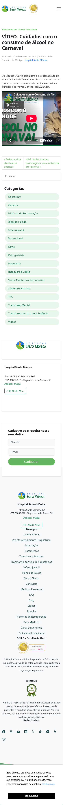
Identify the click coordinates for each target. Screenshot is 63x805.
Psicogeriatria (16, 255)
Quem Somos (31, 534)
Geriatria (13, 205)
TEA (10, 297)
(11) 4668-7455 (15, 391)
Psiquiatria (14, 263)
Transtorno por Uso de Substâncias (31, 562)
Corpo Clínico (31, 578)
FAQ (31, 594)
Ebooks (31, 611)
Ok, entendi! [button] (31, 795)
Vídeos (12, 321)
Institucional (15, 238)
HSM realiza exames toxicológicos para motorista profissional (42, 163)
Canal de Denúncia (31, 627)
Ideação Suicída (17, 221)
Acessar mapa (12, 383)
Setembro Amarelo (19, 288)
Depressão (14, 196)
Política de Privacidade (31, 633)
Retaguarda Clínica (19, 271)
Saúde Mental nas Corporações (26, 280)
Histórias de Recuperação (23, 213)
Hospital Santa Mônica (35, 60)
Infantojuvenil (16, 230)
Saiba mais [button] (48, 784)
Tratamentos (31, 551)
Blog (31, 600)
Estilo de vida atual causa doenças (12, 163)
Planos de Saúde (31, 573)
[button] (59, 8)
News (11, 246)
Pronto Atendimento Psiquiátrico (31, 540)
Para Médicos (31, 622)
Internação (31, 545)
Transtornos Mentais (31, 556)
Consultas (31, 583)
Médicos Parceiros (31, 589)
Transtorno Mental (19, 305)
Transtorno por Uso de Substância (19, 29)
